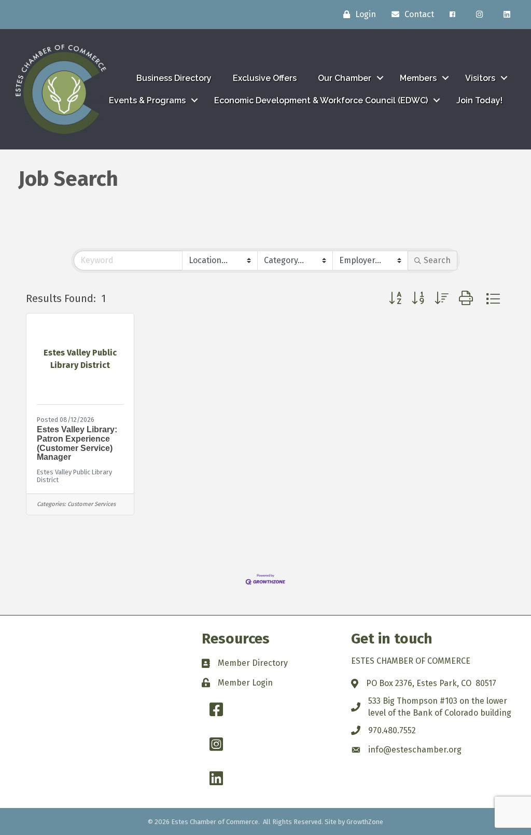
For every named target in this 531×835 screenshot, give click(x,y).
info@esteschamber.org (415, 750)
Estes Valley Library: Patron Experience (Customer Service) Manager (77, 443)
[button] (395, 299)
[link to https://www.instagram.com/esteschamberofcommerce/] (479, 14)
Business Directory (174, 78)
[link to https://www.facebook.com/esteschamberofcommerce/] (452, 14)
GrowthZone (364, 822)
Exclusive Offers (265, 78)
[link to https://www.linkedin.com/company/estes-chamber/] (506, 14)
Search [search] (437, 260)
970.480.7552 (392, 730)
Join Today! (479, 100)
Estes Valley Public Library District (74, 476)
